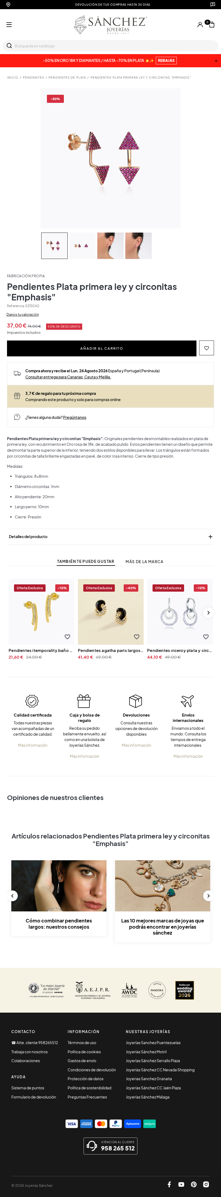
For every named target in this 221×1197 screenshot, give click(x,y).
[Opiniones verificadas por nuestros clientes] (46, 990)
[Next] (208, 612)
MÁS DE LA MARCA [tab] (144, 561)
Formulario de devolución (33, 1096)
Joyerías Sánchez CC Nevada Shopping (160, 1069)
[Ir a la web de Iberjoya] (93, 990)
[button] (206, 348)
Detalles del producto (111, 536)
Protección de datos (85, 1078)
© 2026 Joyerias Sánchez (32, 1185)
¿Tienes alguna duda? (55, 417)
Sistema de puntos (27, 1087)
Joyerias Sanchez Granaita (149, 1078)
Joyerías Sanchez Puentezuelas (153, 1042)
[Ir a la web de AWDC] (129, 990)
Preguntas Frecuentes (87, 1096)
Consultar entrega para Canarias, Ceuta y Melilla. (68, 376)
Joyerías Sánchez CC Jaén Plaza (153, 1087)
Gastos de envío (82, 1060)
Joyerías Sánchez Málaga (148, 1096)
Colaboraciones (25, 1060)
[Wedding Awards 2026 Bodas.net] (184, 990)
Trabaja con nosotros (29, 1051)
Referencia (15, 306)
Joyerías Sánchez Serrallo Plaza (153, 1060)
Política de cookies (84, 1051)
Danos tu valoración (22, 314)
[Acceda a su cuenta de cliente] (200, 25)
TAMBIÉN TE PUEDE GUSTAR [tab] (85, 561)
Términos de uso (82, 1042)
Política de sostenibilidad (89, 1087)
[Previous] (12, 895)
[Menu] (9, 24)
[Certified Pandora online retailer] (157, 990)
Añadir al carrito (101, 348)
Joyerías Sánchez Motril (146, 1051)
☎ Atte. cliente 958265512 (34, 1042)
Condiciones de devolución (92, 1069)
